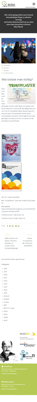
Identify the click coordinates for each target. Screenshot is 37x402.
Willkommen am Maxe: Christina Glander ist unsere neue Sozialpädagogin (11, 243)
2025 (5, 290)
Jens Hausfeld (9, 73)
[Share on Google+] (13, 226)
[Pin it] (16, 226)
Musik (5, 311)
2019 (5, 272)
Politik (6, 317)
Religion (6, 70)
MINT (5, 305)
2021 (5, 68)
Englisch (6, 299)
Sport (6, 320)
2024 (5, 287)
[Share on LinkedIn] (18, 226)
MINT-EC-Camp (9, 308)
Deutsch (6, 296)
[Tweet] (10, 226)
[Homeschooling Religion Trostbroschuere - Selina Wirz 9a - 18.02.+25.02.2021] (11, 148)
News (7, 68)
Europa (6, 302)
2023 (5, 284)
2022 (5, 281)
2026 (5, 293)
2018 (5, 269)
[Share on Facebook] (7, 226)
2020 (5, 275)
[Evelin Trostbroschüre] (11, 177)
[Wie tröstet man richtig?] (18, 50)
